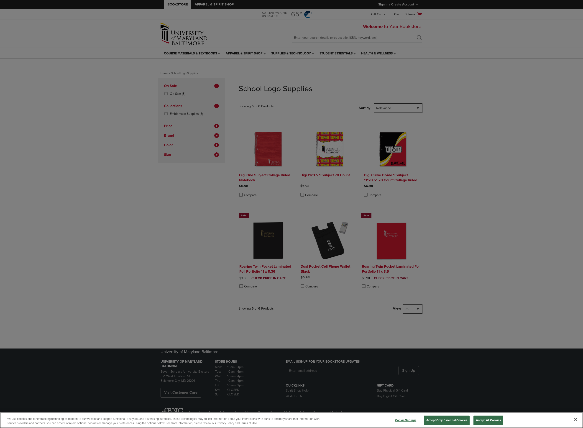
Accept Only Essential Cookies (446, 420)
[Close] (576, 420)
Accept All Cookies (488, 420)
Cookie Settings (405, 420)
